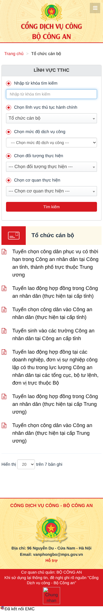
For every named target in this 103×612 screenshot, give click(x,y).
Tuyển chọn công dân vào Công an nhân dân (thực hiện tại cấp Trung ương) (52, 433)
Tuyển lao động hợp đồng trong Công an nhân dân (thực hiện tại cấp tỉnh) (55, 292)
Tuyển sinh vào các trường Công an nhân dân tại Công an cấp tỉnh (53, 334)
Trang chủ (13, 53)
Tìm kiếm (51, 206)
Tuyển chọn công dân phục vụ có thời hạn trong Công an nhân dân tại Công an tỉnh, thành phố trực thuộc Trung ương (55, 263)
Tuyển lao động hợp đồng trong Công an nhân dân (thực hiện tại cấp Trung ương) (55, 404)
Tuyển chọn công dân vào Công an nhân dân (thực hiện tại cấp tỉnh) (52, 313)
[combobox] (51, 118)
